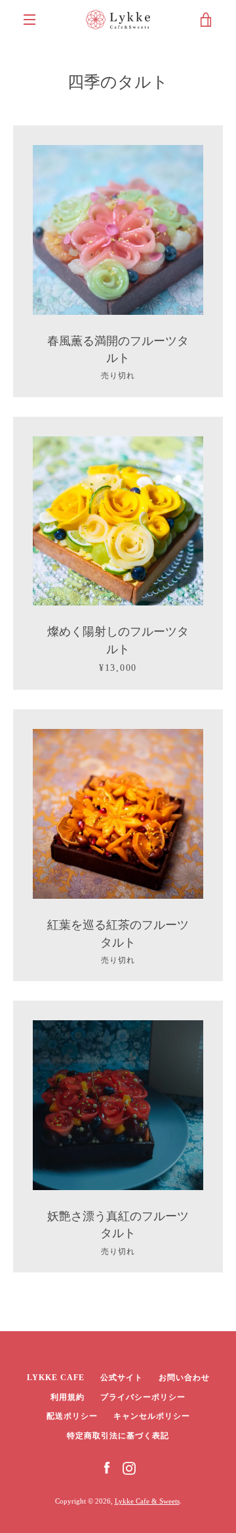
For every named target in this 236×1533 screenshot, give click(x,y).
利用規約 (67, 1397)
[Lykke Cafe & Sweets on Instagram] (129, 1467)
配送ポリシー (72, 1416)
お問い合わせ (184, 1377)
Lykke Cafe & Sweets (147, 1501)
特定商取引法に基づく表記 (118, 1435)
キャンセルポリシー (151, 1416)
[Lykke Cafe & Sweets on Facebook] (106, 1467)
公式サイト (121, 1377)
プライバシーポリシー (143, 1397)
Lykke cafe (56, 1377)
